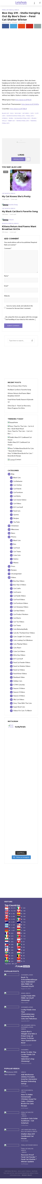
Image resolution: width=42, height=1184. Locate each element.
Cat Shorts (6, 193)
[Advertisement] (21, 56)
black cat (5, 113)
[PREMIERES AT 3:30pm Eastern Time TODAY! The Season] (21, 754)
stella (4, 120)
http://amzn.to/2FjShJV (23, 100)
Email (6, 286)
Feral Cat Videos (8, 10)
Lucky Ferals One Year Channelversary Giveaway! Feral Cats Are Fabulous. (29, 1014)
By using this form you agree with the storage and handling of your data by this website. (22, 318)
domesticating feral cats (16, 116)
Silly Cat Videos (26, 1131)
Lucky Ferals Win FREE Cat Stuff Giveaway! (28, 998)
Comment (8, 248)
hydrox (5, 118)
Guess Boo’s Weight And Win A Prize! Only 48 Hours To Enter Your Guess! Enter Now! (29, 1037)
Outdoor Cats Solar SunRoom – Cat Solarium (29, 1120)
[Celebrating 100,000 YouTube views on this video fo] (21, 842)
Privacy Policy (27, 1175)
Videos (16, 10)
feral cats (29, 116)
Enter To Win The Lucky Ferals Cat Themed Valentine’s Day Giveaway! (28, 1056)
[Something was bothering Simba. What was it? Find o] (21, 813)
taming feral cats (22, 120)
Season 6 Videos (7, 223)
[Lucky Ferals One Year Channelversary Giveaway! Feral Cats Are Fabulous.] (11, 1011)
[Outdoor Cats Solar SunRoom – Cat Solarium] (11, 1116)
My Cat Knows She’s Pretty (16, 196)
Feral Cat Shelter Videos (27, 1113)
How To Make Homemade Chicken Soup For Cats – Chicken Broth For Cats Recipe (28, 1100)
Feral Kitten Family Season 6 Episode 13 (20, 400)
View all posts (18, 159)
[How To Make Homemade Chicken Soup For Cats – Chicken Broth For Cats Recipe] (11, 1094)
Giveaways (24, 975)
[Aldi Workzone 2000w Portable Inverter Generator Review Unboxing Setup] (11, 1073)
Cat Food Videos (27, 1090)
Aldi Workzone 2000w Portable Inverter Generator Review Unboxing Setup (29, 1079)
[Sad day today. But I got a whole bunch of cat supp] (21, 768)
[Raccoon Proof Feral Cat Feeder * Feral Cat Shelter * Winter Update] (11, 1149)
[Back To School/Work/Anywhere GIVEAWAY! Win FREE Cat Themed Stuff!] (11, 978)
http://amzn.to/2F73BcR (18, 109)
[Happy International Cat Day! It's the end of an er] (21, 828)
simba (11, 118)
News (31, 975)
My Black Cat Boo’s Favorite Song (20, 211)
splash (33, 118)
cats (32, 113)
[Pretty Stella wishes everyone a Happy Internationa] (21, 798)
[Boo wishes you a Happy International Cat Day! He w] (21, 783)
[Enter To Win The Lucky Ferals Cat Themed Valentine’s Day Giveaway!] (11, 1053)
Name (6, 276)
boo (12, 113)
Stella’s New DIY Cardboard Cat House (28, 1136)
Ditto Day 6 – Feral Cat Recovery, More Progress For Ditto (19, 407)
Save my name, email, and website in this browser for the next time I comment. (19, 307)
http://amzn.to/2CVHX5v (30, 104)
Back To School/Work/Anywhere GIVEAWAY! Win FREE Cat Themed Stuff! (29, 981)
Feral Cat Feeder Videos (29, 1145)
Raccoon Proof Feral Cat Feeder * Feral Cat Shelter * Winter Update (29, 1158)
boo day (18, 113)
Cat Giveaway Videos (28, 1025)
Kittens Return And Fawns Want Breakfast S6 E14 (19, 227)
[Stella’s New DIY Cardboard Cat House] (11, 1133)
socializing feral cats (22, 118)
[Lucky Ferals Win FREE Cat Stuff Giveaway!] (11, 997)
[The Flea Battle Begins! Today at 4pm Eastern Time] (21, 739)
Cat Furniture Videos (28, 1129)
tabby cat (11, 120)
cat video (25, 113)
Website (7, 296)
